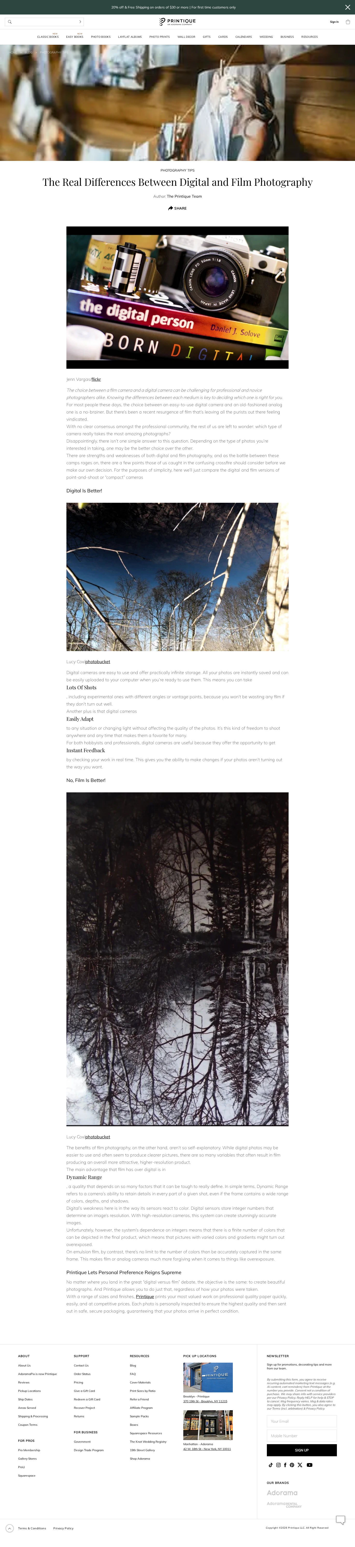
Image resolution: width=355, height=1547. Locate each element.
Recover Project (84, 1408)
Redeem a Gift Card (87, 1399)
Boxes (134, 1425)
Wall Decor (186, 36)
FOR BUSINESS (86, 1432)
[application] (340, 1520)
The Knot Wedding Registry (148, 1441)
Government (82, 1441)
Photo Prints (159, 36)
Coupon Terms (27, 1425)
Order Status (82, 1374)
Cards (223, 36)
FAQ (133, 1374)
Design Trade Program (89, 1450)
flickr (96, 379)
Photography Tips (54, 52)
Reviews (23, 1382)
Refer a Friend (139, 1399)
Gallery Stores (27, 1458)
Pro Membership (29, 1450)
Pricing (78, 1382)
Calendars (243, 36)
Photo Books (101, 36)
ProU (21, 1467)
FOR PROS (26, 1440)
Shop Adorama (140, 1458)
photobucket (97, 661)
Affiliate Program (141, 1408)
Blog (28, 52)
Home (13, 52)
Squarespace (27, 1475)
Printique (145, 1296)
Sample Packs (139, 1416)
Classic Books (48, 36)
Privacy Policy (63, 1528)
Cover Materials (140, 1382)
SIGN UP (302, 1450)
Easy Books (74, 36)
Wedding (266, 36)
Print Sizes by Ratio (143, 1391)
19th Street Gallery (142, 1450)
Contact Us (81, 1365)
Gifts (207, 36)
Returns (79, 1416)
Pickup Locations (29, 1391)
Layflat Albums (130, 36)
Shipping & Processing (33, 1416)
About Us (24, 1365)
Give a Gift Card (84, 1391)
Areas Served (27, 1408)
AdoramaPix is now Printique (37, 1374)
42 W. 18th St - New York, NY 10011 (207, 1449)
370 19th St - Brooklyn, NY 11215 (205, 1401)
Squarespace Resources (146, 1433)
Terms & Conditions (32, 1528)
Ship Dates (25, 1399)
